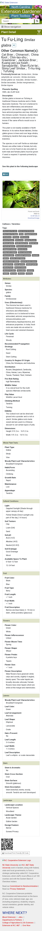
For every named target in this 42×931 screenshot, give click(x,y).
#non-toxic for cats (10, 231)
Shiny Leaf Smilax (13, 68)
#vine (21, 234)
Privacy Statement (17, 889)
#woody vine (22, 249)
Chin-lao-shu (18, 57)
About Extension (9, 917)
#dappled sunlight (9, 249)
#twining (29, 273)
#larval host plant (9, 270)
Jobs (20, 917)
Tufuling (8, 71)
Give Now (26, 925)
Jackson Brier (27, 60)
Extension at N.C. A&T (11, 925)
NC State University (10, 865)
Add (6, 174)
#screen (13, 273)
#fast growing (19, 264)
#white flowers (8, 240)
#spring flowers (30, 240)
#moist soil (33, 243)
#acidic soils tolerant (17, 258)
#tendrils (35, 255)
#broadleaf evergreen (23, 255)
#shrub (5, 258)
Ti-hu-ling (34, 68)
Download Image (33, 218)
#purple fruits (8, 264)
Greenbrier (9, 60)
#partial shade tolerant (29, 261)
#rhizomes (19, 240)
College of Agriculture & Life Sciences (17, 923)
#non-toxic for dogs (10, 234)
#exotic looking (20, 267)
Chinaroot (22, 54)
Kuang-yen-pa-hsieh (15, 63)
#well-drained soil (22, 243)
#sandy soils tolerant (24, 246)
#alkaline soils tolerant (11, 261)
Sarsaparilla (10, 65)
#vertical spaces (9, 246)
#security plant (8, 255)
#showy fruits (8, 267)
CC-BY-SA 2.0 (35, 216)
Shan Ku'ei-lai (29, 65)
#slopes (16, 237)
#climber (30, 270)
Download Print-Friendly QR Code (16, 853)
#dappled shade (30, 234)
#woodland (21, 270)
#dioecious (24, 237)
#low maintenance (25, 252)
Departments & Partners (12, 920)
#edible (6, 273)
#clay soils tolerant (9, 252)
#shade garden (32, 264)
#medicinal (7, 237)
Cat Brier (7, 54)
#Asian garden (8, 243)
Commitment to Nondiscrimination (24, 886)
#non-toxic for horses (26, 231)
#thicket (21, 273)
